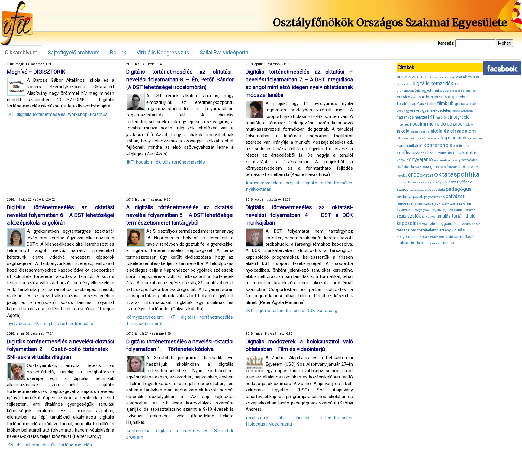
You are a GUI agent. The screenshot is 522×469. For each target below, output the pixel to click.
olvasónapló (413, 182)
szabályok (431, 203)
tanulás (443, 216)
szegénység (438, 210)
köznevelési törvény (447, 160)
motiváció (440, 167)
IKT (11, 114)
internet (403, 124)
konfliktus (461, 146)
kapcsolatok (454, 138)
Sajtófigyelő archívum (74, 52)
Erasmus (99, 114)
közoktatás (469, 160)
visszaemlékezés (462, 237)
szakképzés (448, 203)
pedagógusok (410, 196)
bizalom (434, 77)
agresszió (407, 77)
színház (470, 210)
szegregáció (421, 210)
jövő (422, 138)
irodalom (144, 162)
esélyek (462, 96)
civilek (461, 77)
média (453, 166)
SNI (11, 445)
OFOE (413, 175)
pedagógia (436, 189)
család (474, 77)
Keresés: (446, 43)
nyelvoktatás (258, 189)
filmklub (445, 103)
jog (417, 138)
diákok (458, 84)
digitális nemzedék (433, 83)
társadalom (406, 230)
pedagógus (459, 189)
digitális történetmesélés (41, 114)
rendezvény (406, 203)
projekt (292, 183)
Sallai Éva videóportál (225, 52)
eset (414, 97)
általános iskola (408, 243)
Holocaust (256, 424)
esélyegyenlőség (435, 97)
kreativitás (443, 153)
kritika (457, 153)
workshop (78, 114)
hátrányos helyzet (412, 117)
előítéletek (469, 90)
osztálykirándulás (418, 190)
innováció (442, 117)
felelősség (407, 103)
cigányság (447, 77)
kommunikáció (410, 145)
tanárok (423, 223)
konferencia (138, 430)
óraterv (426, 243)
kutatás (469, 152)
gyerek (401, 110)
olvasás (401, 182)
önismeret (437, 243)
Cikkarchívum (21, 52)
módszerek (257, 417)
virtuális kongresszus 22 (434, 236)
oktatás (426, 175)
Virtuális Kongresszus (163, 52)
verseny (444, 230)
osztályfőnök (440, 182)
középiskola (405, 167)
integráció (460, 117)
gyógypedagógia (463, 110)
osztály (426, 182)
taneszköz (428, 216)
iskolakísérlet (419, 131)
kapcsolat (433, 138)
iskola (403, 131)
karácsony (475, 138)
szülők (414, 216)
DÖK (311, 310)
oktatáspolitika (457, 174)
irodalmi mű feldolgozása (436, 124)
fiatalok (422, 104)
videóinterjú (280, 424)
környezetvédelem (264, 183)
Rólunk (118, 52)
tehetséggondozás (445, 224)
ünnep (448, 242)
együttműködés (435, 90)
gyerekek (413, 110)
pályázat (455, 196)
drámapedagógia (409, 91)
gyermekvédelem (437, 110)
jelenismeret (405, 138)
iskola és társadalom (453, 131)
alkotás (33, 445)
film (282, 417)
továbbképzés (471, 223)
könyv (401, 160)
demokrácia (404, 84)
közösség (327, 310)
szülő (401, 216)
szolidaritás (456, 210)
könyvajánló (419, 159)
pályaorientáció (434, 197)
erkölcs (403, 96)
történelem (427, 230)
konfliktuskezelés (415, 152)
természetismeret (145, 323)
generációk (465, 103)
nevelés (402, 175)
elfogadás (456, 90)
